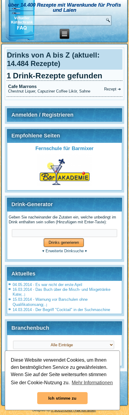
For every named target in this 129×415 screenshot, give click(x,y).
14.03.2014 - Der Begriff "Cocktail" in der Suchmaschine (61, 309)
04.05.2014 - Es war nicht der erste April (47, 284)
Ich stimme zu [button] (62, 398)
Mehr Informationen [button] (92, 382)
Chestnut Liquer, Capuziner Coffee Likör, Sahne (64, 88)
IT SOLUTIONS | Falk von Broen (73, 410)
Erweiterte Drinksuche (64, 251)
